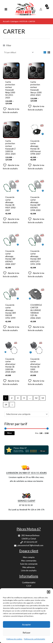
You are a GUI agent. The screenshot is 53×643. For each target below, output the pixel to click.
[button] (48, 591)
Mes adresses (29, 567)
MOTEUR (23, 21)
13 (43, 398)
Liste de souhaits (29, 570)
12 (36, 398)
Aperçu (11, 76)
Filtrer (9, 433)
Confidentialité (28, 582)
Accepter (26, 624)
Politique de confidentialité (34, 639)
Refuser (26, 632)
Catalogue (14, 21)
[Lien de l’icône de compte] (40, 9)
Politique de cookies (14, 639)
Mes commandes (28, 560)
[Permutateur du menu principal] (6, 9)
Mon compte (28, 557)
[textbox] (25, 414)
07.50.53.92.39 (30, 542)
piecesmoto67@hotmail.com (30, 545)
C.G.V (28, 585)
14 (6, 404)
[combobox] (26, 414)
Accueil (6, 21)
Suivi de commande (28, 564)
